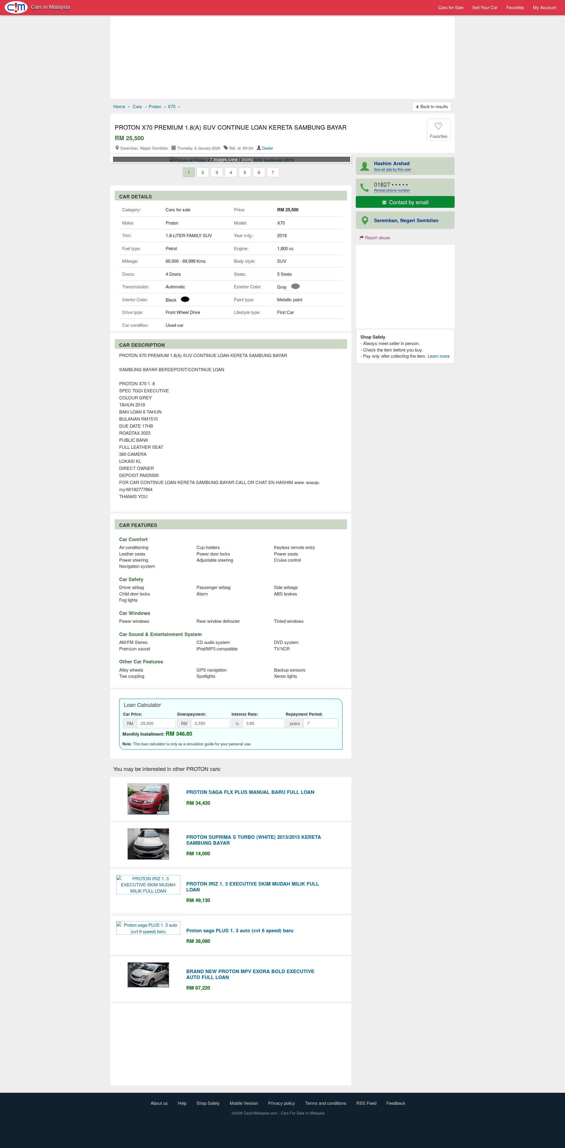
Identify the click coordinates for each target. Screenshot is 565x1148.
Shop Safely (208, 1103)
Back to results (433, 106)
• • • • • (392, 186)
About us (159, 1103)
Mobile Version (244, 1103)
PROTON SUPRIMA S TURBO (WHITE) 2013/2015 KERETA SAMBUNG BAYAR (253, 839)
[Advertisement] (282, 57)
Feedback (396, 1103)
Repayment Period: (304, 714)
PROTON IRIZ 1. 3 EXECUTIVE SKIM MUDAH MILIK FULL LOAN (252, 886)
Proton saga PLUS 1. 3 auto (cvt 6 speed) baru (239, 930)
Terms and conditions (325, 1103)
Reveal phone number (392, 190)
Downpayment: (191, 714)
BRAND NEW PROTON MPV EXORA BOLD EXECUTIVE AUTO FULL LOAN (250, 974)
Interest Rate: (245, 714)
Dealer (267, 148)
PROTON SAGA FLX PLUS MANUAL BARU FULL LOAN (250, 791)
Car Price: (132, 714)
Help (182, 1103)
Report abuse (377, 237)
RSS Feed (366, 1103)
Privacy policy (281, 1103)
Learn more (439, 356)
